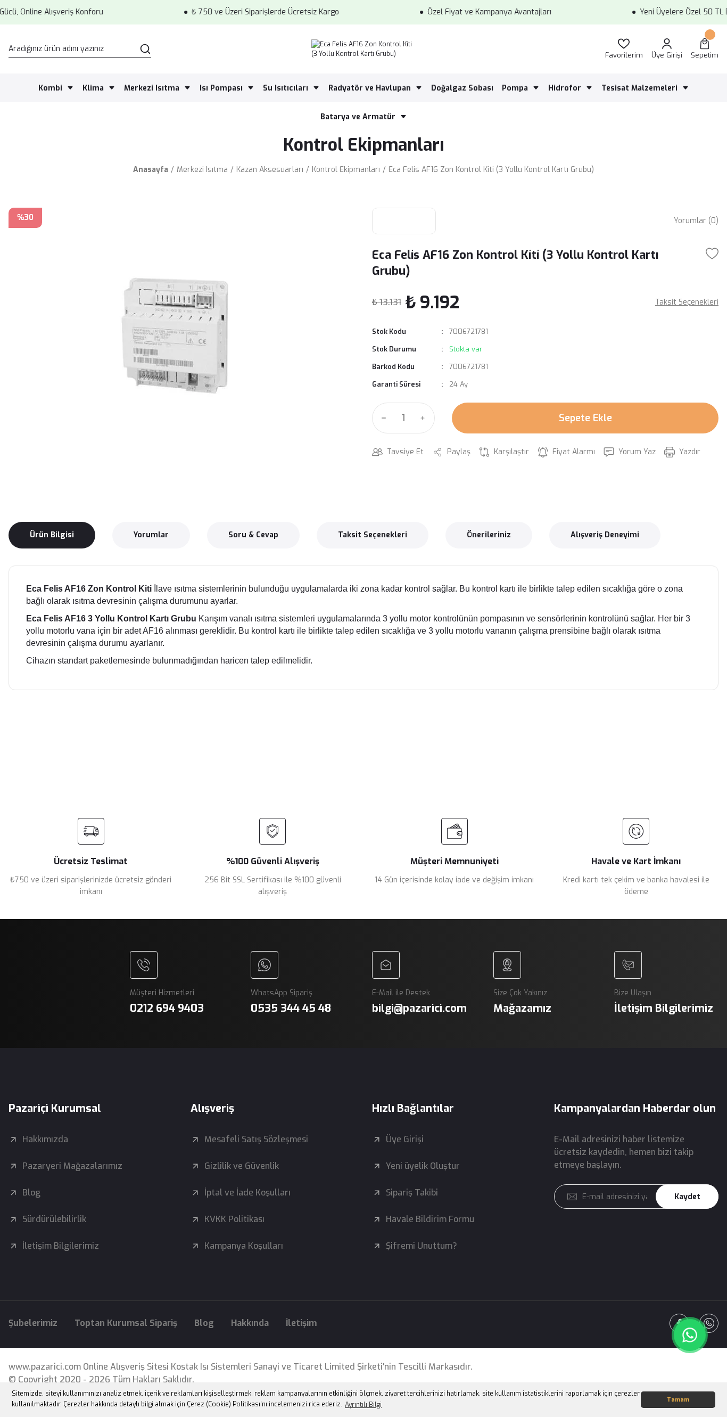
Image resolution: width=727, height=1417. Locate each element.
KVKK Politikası (234, 1219)
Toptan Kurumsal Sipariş (126, 1323)
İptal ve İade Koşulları (247, 1192)
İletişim (301, 1323)
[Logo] (363, 49)
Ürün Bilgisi (52, 535)
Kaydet (687, 1197)
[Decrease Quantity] (381, 418)
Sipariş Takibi (412, 1192)
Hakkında (250, 1323)
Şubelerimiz (33, 1323)
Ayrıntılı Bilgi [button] (363, 1404)
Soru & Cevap (253, 535)
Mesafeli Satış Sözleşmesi (256, 1139)
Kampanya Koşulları (243, 1245)
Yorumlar (151, 535)
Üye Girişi (405, 1139)
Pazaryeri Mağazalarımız (72, 1166)
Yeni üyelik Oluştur (423, 1166)
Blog (31, 1192)
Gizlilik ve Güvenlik (241, 1166)
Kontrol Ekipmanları (363, 145)
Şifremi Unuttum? (421, 1245)
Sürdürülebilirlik (54, 1219)
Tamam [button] (678, 1400)
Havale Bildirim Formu (430, 1219)
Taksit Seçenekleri (372, 535)
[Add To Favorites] (712, 253)
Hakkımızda (45, 1139)
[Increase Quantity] (425, 418)
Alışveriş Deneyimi (605, 535)
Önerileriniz (489, 535)
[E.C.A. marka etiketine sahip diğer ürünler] (404, 221)
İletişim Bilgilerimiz (60, 1245)
